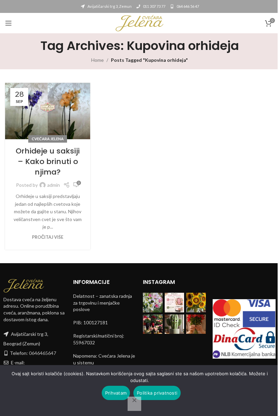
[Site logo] (139, 22)
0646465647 (42, 353)
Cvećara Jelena (48, 139)
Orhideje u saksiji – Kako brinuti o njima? (48, 161)
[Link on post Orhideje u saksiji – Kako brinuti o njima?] (47, 111)
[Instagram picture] (153, 302)
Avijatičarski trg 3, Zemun (109, 6)
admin (53, 185)
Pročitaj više (47, 237)
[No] (134, 404)
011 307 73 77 (153, 6)
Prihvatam (116, 393)
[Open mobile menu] (8, 23)
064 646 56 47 (187, 6)
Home (97, 60)
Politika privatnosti (157, 393)
